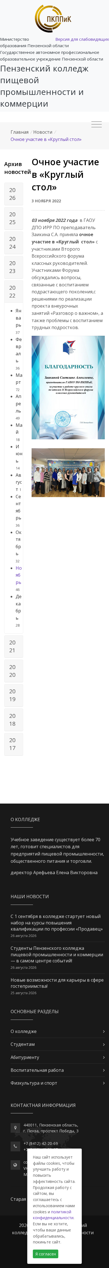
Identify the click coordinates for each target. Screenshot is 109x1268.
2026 (12, 194)
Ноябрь (19, 575)
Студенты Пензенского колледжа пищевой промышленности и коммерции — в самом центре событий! (57, 954)
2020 (12, 671)
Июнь (19, 454)
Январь (18, 318)
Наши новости (30, 896)
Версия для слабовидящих (82, 39)
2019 (12, 695)
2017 (12, 744)
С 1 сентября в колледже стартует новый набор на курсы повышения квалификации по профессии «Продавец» (57, 922)
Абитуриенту (25, 1057)
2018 (12, 719)
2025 (12, 218)
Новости (42, 132)
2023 (12, 267)
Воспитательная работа (37, 1070)
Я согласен (45, 1254)
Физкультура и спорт (34, 1083)
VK (25, 1168)
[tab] (13, 194)
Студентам (23, 1044)
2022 (12, 291)
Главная (20, 132)
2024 (12, 242)
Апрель (18, 403)
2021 (12, 646)
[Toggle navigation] (97, 124)
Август (19, 482)
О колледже (24, 1031)
